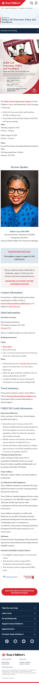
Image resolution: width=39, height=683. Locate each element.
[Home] (2, 8)
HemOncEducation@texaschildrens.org (15, 303)
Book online (7, 347)
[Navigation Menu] (36, 3)
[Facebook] (7, 641)
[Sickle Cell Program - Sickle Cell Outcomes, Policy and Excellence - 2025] (13, 3)
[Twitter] (24, 641)
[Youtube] (32, 641)
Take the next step (10, 608)
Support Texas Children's (12, 624)
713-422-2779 (6, 328)
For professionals (9, 618)
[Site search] (31, 3)
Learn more (7, 613)
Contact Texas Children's (12, 634)
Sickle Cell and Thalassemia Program (17, 101)
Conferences (5, 17)
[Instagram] (15, 641)
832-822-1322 (15, 307)
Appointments (8, 629)
